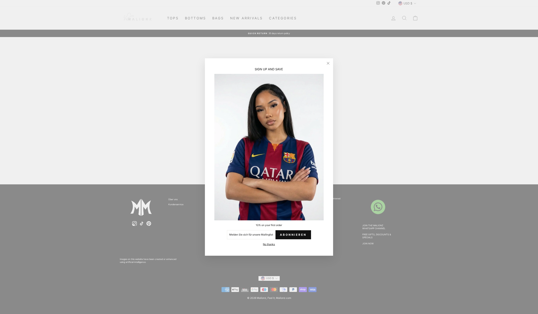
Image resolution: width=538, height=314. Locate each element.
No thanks (269, 244)
